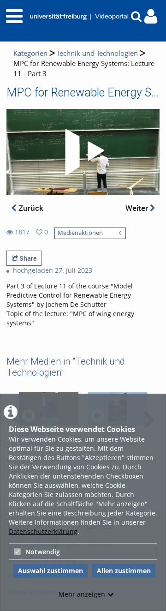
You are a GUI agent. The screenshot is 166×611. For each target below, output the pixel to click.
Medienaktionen (80, 233)
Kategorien (30, 53)
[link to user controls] (151, 16)
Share (27, 258)
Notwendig (42, 551)
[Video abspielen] (83, 152)
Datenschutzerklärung (43, 531)
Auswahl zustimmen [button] (50, 570)
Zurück (30, 208)
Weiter (137, 208)
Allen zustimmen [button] (124, 570)
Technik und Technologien (97, 53)
